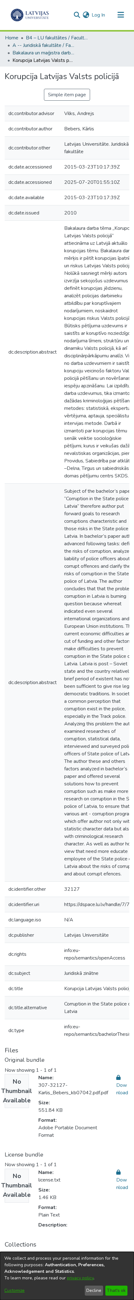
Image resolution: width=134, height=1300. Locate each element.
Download (122, 1089)
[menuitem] (86, 15)
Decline (93, 1290)
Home (11, 37)
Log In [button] (99, 15)
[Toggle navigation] (120, 15)
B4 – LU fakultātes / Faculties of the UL (57, 37)
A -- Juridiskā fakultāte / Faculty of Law (43, 45)
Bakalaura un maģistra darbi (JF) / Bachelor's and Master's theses (43, 52)
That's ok (116, 1290)
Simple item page (67, 94)
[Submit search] (77, 15)
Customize (14, 1290)
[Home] (30, 15)
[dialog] (67, 1276)
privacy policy (80, 1278)
